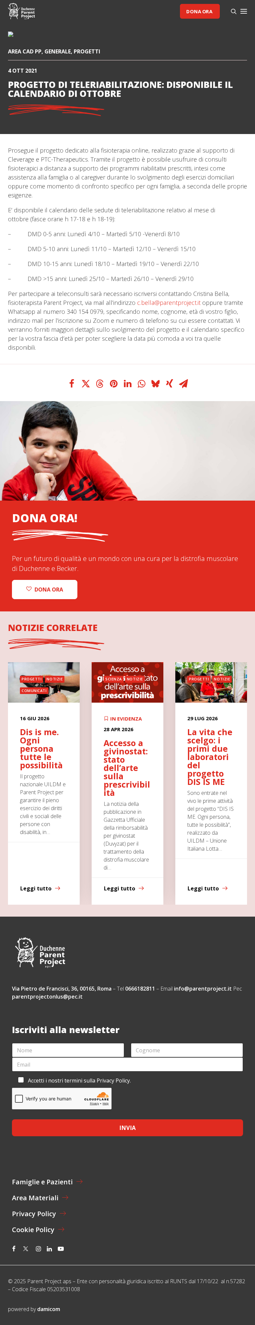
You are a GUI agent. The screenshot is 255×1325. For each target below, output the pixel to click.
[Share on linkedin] (127, 383)
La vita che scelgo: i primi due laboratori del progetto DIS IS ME (209, 756)
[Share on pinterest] (113, 383)
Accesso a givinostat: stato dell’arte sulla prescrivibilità (127, 767)
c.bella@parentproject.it (169, 303)
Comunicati (34, 690)
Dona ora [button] (49, 589)
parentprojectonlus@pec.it (48, 996)
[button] (243, 11)
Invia (127, 1128)
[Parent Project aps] (21, 11)
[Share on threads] (99, 383)
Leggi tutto (35, 888)
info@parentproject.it (203, 988)
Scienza (113, 678)
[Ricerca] (231, 11)
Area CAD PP (25, 51)
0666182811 (140, 988)
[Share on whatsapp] (141, 383)
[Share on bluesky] (155, 383)
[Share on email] (183, 383)
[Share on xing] (169, 383)
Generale (57, 51)
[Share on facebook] (71, 383)
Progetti (87, 51)
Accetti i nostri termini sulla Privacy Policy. (79, 1080)
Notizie (54, 678)
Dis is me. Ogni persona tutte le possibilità (41, 748)
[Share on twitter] (85, 383)
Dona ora (199, 11)
